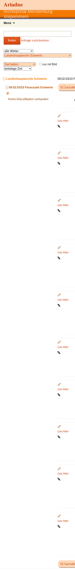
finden (12, 40)
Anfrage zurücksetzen (35, 40)
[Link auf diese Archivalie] (59, 126)
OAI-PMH (63, 120)
